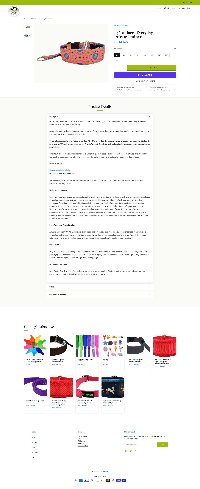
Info (33, 457)
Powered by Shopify (100, 476)
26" (166, 55)
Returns (81, 443)
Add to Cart (152, 68)
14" (124, 55)
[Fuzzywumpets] (14, 10)
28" (117, 60)
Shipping (82, 441)
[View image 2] (27, 35)
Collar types (83, 446)
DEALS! (34, 442)
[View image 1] (27, 27)
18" (138, 55)
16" (131, 55)
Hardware (35, 452)
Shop (33, 447)
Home (26, 19)
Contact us (82, 436)
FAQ (79, 439)
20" (145, 55)
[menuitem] (180, 2)
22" (152, 55)
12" (117, 55)
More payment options (145, 81)
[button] (185, 2)
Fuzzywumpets (97, 472)
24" (159, 55)
